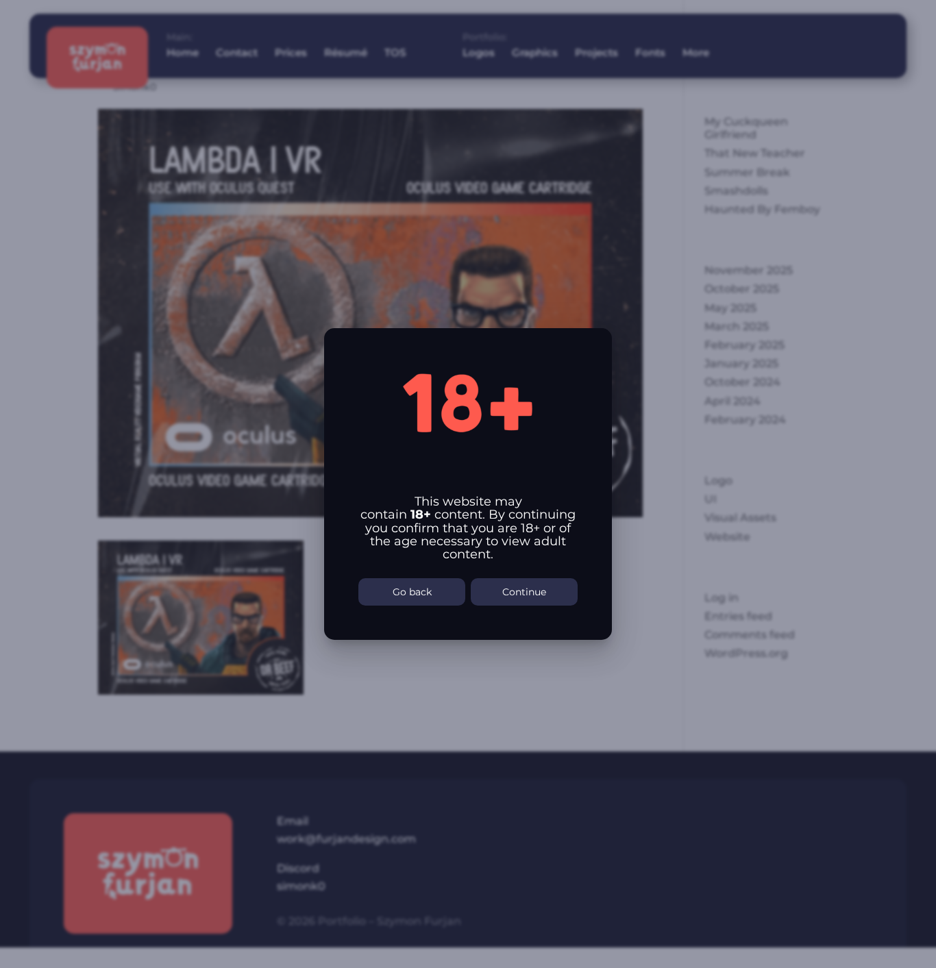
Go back (412, 592)
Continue (524, 592)
